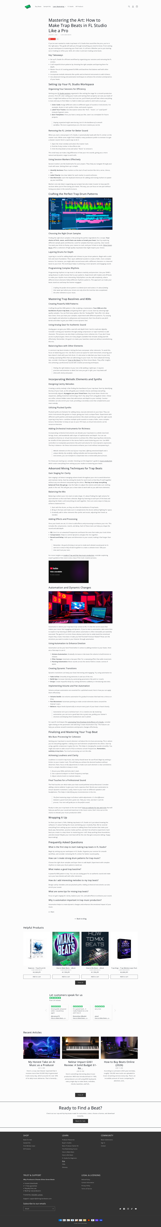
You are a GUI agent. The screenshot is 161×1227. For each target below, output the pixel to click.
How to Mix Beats (67, 1155)
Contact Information (88, 1182)
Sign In (103, 1143)
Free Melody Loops (29, 1146)
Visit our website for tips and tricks (94, 808)
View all (80, 983)
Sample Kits (27, 1143)
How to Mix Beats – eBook (95, 968)
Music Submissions (107, 1140)
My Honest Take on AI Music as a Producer (41, 1063)
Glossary (65, 1167)
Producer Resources (68, 1140)
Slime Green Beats (82, 1223)
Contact (103, 1146)
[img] (81, 998)
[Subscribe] (53, 1209)
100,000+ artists (37, 1195)
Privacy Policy (86, 1185)
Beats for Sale (80, 1121)
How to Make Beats (68, 1152)
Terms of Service (87, 1188)
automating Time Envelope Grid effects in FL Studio (86, 722)
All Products (27, 1149)
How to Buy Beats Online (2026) (119, 1063)
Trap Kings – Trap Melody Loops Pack (124, 968)
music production (106, 461)
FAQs (63, 1164)
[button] (59, 6)
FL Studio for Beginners (69, 1158)
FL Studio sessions (64, 93)
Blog (63, 1161)
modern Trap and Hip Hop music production (78, 555)
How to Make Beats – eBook (66, 968)
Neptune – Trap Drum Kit (36, 968)
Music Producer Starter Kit (70, 1146)
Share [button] (52, 912)
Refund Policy (86, 1179)
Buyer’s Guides (67, 1143)
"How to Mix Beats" (74, 360)
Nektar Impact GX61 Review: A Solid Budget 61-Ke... (80, 1065)
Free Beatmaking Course (69, 1149)
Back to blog (81, 919)
